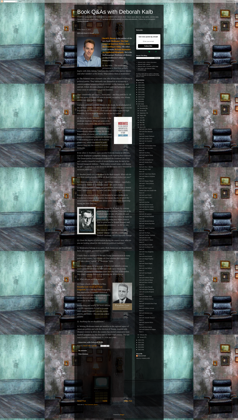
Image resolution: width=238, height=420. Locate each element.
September (143, 113)
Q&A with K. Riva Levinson (146, 183)
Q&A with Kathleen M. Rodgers (147, 329)
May (141, 122)
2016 (139, 340)
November (142, 108)
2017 (139, 104)
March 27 (141, 164)
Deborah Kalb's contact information (147, 62)
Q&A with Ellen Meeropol (146, 131)
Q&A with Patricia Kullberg (146, 209)
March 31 (141, 134)
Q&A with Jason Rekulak (146, 287)
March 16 (141, 249)
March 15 (141, 254)
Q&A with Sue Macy (144, 152)
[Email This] (101, 346)
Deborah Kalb (142, 356)
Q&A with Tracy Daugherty (146, 251)
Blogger (122, 414)
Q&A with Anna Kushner (145, 256)
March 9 (141, 294)
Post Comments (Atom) (91, 404)
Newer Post (81, 401)
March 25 (141, 178)
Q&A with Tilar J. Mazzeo (146, 167)
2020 (139, 97)
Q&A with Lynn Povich (145, 195)
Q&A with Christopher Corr (146, 160)
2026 (139, 82)
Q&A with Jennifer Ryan (145, 162)
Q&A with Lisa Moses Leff (146, 247)
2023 (139, 89)
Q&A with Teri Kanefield (145, 141)
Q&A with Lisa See (144, 202)
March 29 (141, 150)
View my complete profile (143, 358)
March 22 (141, 200)
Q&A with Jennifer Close (145, 138)
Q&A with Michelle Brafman (146, 221)
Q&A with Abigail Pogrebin (146, 259)
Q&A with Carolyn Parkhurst (146, 136)
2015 (139, 342)
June (141, 120)
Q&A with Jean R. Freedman (147, 228)
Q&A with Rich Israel (144, 237)
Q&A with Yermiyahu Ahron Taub (148, 303)
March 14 (141, 261)
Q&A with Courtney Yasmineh (147, 235)
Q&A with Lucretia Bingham (146, 292)
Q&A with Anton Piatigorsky (146, 289)
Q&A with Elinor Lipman (145, 327)
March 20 (141, 218)
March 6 (141, 306)
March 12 (141, 270)
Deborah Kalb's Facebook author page (148, 66)
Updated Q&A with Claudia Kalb (147, 190)
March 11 (141, 275)
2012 (139, 349)
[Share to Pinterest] (108, 346)
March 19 (141, 226)
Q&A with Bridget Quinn (145, 296)
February (142, 334)
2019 (139, 99)
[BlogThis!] (103, 346)
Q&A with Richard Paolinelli (146, 216)
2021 (139, 94)
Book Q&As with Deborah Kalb (115, 12)
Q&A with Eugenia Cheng (146, 155)
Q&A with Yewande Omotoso (147, 317)
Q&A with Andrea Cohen (145, 197)
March (141, 127)
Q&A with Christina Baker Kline (147, 145)
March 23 (141, 193)
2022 (139, 92)
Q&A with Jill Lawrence (145, 214)
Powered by (144, 51)
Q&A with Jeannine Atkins (146, 322)
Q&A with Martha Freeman (146, 299)
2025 (139, 85)
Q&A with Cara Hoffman (145, 268)
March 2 (141, 324)
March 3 (141, 320)
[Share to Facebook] (107, 346)
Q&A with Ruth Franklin (145, 188)
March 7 (141, 301)
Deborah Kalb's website (144, 64)
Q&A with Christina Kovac (146, 204)
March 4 (141, 315)
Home (105, 401)
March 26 (141, 171)
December (142, 106)
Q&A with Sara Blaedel (145, 273)
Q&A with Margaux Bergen (146, 181)
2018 (139, 101)
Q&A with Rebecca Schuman (147, 176)
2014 (139, 345)
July (141, 117)
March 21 (141, 211)
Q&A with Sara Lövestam (146, 148)
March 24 (141, 185)
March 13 (141, 266)
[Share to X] (105, 346)
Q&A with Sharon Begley (145, 263)
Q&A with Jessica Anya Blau (147, 223)
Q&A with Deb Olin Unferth (146, 207)
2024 (139, 87)
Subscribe (148, 46)
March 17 (141, 242)
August (142, 115)
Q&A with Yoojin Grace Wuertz (147, 174)
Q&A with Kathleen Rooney (146, 277)
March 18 (141, 230)
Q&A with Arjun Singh (145, 169)
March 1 (141, 332)
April (141, 124)
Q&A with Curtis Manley (145, 129)
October (142, 110)
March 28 (141, 157)
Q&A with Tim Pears (144, 233)
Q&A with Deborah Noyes (146, 280)
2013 (139, 347)
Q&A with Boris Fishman (145, 282)
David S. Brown (109, 38)
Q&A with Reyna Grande (145, 244)
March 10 (141, 284)
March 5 (141, 310)
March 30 (141, 143)
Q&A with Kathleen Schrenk (146, 308)
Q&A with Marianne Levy (145, 313)
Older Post (128, 401)
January (142, 337)
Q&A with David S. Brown (146, 240)
